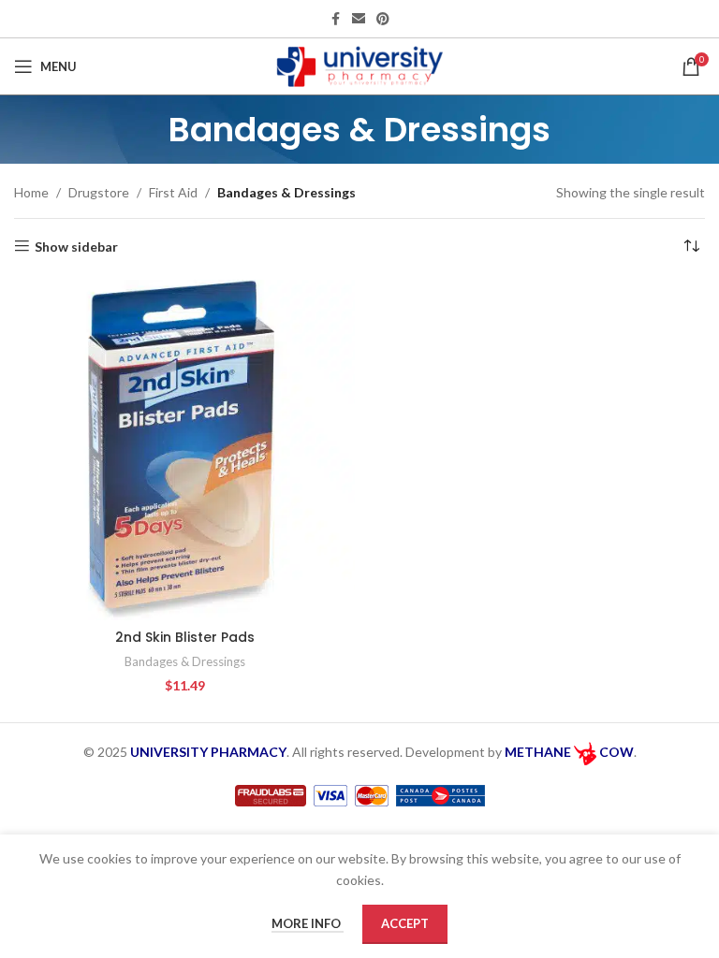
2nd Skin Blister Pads (185, 637)
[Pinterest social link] (383, 19)
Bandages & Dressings (185, 661)
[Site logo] (360, 65)
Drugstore (98, 192)
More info (307, 923)
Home (31, 192)
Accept (405, 923)
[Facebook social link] (335, 19)
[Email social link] (358, 19)
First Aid (173, 192)
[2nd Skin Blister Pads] (184, 450)
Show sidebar (76, 246)
